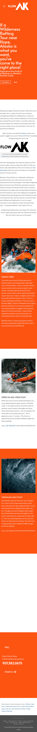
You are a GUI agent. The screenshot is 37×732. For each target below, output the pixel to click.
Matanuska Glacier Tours (13, 706)
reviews (23, 133)
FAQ (7, 722)
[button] (4, 6)
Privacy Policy (19, 724)
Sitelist (14, 718)
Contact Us (14, 722)
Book (20, 721)
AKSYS (22, 718)
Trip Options (12, 721)
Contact (3, 156)
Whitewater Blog (25, 722)
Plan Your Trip (28, 721)
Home (5, 721)
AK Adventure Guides (18, 709)
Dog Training (26, 706)
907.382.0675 (10, 426)
